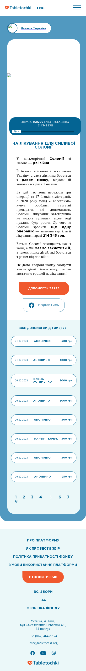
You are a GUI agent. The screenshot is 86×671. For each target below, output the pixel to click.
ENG (40, 8)
